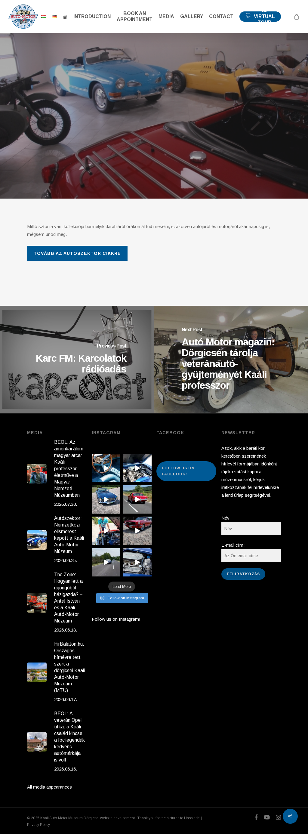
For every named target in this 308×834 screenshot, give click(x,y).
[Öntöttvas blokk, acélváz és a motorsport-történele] (137, 562)
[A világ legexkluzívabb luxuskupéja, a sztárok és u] (106, 499)
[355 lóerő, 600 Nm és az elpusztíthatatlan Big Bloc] (137, 468)
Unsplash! (192, 818)
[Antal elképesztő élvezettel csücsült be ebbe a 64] (137, 499)
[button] (77, 253)
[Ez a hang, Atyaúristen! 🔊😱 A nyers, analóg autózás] (106, 562)
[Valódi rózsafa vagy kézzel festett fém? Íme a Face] (106, 468)
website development (117, 818)
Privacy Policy (38, 825)
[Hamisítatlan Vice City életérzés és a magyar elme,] (137, 531)
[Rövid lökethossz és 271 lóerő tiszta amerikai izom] (106, 531)
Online (154, 136)
